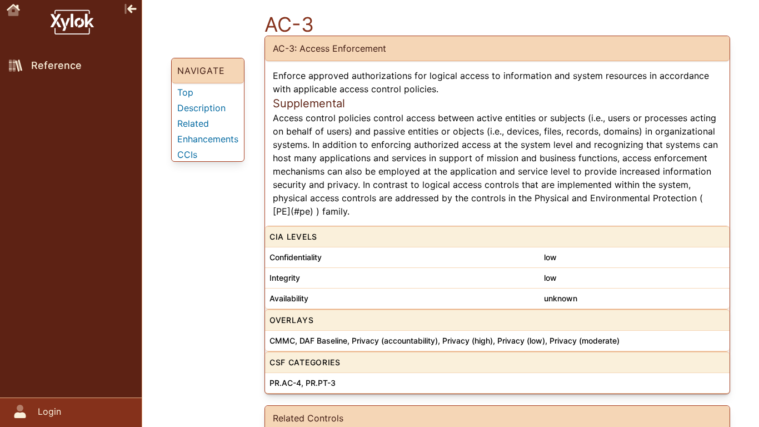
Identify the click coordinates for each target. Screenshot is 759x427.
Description (201, 107)
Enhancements (207, 139)
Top (185, 92)
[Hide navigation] (130, 8)
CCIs (187, 154)
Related (193, 123)
